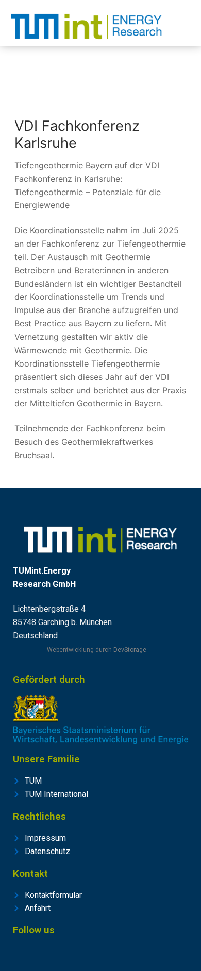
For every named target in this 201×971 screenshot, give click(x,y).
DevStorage (129, 649)
